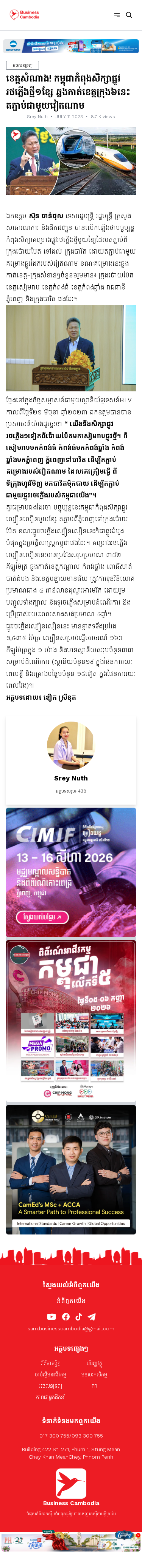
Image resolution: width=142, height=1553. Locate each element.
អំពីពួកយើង (71, 1300)
